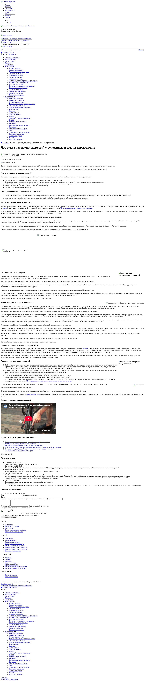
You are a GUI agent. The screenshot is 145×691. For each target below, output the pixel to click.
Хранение (8, 7)
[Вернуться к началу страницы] (8, 1)
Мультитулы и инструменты (18, 82)
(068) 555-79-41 (8, 42)
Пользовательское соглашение (15, 568)
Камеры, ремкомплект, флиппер (19, 107)
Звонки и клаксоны (15, 77)
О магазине (8, 8)
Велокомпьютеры (15, 68)
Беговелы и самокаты (12, 57)
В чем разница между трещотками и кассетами (20, 443)
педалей (85, 348)
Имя (2, 495)
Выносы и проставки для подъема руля (22, 104)
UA (10, 22)
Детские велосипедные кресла (19, 72)
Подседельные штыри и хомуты (19, 125)
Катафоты (12, 111)
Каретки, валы (13, 109)
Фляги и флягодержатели (17, 91)
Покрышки (12, 127)
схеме (5, 208)
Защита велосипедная (16, 75)
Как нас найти (9, 10)
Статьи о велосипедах (12, 542)
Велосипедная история (13, 551)
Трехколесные (9, 65)
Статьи (7, 12)
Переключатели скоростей (17, 121)
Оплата (7, 17)
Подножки (12, 123)
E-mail (22, 498)
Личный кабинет (11, 540)
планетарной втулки (33, 394)
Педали (11, 120)
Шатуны (11, 137)
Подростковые (9, 61)
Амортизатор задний (16, 98)
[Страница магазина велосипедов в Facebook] (16, 39)
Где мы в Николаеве (12, 526)
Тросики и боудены (15, 136)
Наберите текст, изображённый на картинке (15, 508)
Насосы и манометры (16, 84)
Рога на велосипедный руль (18, 128)
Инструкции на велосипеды (14, 544)
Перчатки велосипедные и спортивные (22, 86)
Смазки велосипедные (16, 134)
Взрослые (8, 63)
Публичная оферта (11, 565)
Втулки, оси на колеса (16, 102)
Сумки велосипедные (16, 89)
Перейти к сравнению (10, 679)
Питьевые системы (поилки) (18, 88)
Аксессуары (9, 66)
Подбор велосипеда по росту (15, 545)
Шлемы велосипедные (16, 95)
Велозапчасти (9, 97)
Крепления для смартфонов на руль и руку (23, 81)
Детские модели (10, 59)
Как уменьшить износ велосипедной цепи (19, 451)
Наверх (14, 587)
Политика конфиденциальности (16, 566)
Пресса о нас (9, 528)
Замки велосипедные (16, 73)
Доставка (8, 15)
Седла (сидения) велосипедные (19, 132)
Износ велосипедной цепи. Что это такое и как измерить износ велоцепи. (29, 449)
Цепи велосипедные (15, 139)
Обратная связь (10, 14)
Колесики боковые (15, 114)
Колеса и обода (14, 113)
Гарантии (8, 561)
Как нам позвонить (11, 577)
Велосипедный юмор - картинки (16, 549)
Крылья (11, 116)
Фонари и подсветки (16, 93)
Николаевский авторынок (14, 532)
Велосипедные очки (15, 70)
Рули (10, 130)
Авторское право (11, 563)
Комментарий (5, 506)
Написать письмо (11, 575)
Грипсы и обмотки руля (17, 105)
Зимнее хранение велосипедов (15, 530)
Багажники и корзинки (16, 100)
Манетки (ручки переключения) (19, 118)
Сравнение (9, 538)
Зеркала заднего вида (16, 79)
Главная (7, 5)
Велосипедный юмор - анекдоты (16, 547)
